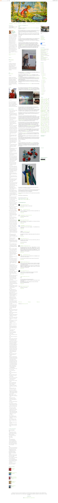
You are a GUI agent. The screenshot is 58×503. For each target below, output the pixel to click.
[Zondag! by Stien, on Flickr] (12, 98)
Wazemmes (31, 142)
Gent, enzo (15, 23)
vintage (47, 128)
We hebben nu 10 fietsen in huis (44, 53)
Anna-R (21, 261)
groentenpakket (46, 109)
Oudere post (38, 301)
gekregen (42, 107)
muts (47, 120)
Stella (41, 125)
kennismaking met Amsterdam (31, 125)
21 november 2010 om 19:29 (26, 209)
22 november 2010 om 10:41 (26, 231)
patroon (47, 121)
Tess (21, 270)
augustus (43, 82)
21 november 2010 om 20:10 (28, 215)
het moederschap (45, 112)
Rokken (42, 124)
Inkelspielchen (42, 38)
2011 (42, 71)
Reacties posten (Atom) (25, 303)
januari (43, 91)
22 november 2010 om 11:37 (25, 238)
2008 (42, 94)
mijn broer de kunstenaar (43, 120)
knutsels (47, 116)
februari (43, 90)
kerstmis (47, 115)
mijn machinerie (38, 23)
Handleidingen (24, 23)
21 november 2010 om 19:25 (25, 204)
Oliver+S (42, 121)
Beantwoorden (22, 212)
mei (42, 86)
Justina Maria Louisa (43, 42)
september (43, 81)
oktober (43, 80)
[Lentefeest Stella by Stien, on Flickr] (11, 59)
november (43, 75)
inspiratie (47, 113)
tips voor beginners (43, 127)
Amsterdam (42, 98)
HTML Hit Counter (43, 160)
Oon (21, 204)
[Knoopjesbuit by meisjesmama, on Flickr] (29, 161)
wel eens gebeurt (23, 28)
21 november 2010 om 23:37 (28, 225)
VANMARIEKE (22, 225)
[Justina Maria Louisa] (41, 44)
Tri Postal (30, 83)
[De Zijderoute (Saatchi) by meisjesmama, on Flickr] (29, 104)
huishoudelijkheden (43, 113)
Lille (19, 26)
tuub (42, 128)
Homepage (29, 301)
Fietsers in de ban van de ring (44, 59)
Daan (21, 286)
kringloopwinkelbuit (43, 117)
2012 (42, 70)
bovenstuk (42, 102)
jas (45, 114)
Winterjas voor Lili (44, 78)
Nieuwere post (20, 301)
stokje (47, 125)
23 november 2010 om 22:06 (25, 276)
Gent (46, 107)
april (43, 87)
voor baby (42, 129)
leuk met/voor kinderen (45, 118)
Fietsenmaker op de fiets (44, 51)
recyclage (42, 123)
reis (29, 199)
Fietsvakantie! (11, 23)
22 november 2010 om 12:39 (26, 254)
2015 (42, 66)
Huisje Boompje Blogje (44, 57)
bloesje (47, 101)
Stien (13, 30)
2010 (42, 72)
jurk (41, 115)
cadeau (42, 103)
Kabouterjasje (44, 77)
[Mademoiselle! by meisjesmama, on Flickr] (29, 70)
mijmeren (46, 119)
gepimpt (42, 108)
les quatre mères (22, 215)
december (43, 73)
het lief (48, 111)
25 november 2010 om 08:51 (25, 286)
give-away (46, 108)
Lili (43, 118)
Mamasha (21, 245)
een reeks (25, 72)
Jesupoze (27, 197)
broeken (47, 102)
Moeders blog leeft (43, 55)
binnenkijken (42, 101)
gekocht (22, 199)
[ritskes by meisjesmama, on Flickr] (29, 184)
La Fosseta (27, 130)
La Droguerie (30, 74)
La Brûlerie (19, 193)
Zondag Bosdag (42, 37)
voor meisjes (43, 131)
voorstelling (48, 131)
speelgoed (46, 124)
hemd (45, 111)
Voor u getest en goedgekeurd (31, 23)
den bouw (47, 104)
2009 (42, 93)
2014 (42, 67)
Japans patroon (26, 199)
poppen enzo (42, 122)
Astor (46, 98)
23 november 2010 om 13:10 (25, 270)
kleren (42, 116)
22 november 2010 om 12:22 (26, 245)
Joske (47, 114)
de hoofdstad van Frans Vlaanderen (31, 27)
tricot (48, 127)
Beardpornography (43, 39)
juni (42, 85)
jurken (44, 115)
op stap (44, 121)
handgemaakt (43, 110)
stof (44, 125)
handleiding (42, 111)
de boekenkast (19, 23)
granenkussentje (42, 109)
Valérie (21, 276)
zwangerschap (43, 132)
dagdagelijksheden (47, 103)
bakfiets (46, 100)
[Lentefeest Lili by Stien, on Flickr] (11, 73)
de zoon (43, 104)
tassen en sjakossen (45, 126)
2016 (42, 65)
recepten (47, 122)
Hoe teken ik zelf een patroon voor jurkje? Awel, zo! (14, 478)
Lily (20, 238)
